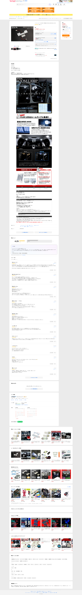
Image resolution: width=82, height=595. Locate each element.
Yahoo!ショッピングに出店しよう (65, 2)
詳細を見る (55, 49)
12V (12, 571)
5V (14, 571)
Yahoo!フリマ (49, 591)
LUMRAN (25, 564)
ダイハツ (32, 564)
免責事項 (44, 592)
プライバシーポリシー (27, 592)
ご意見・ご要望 (55, 592)
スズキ (40, 564)
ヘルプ (72, 2)
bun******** (55, 337)
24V (21, 571)
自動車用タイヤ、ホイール (15, 559)
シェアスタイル (20, 564)
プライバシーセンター (33, 592)
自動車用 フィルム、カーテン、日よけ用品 (55, 559)
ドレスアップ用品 (64, 559)
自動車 (28, 226)
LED (27, 225)
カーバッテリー (41, 559)
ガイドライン (40, 592)
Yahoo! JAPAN (59, 2)
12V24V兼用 (17, 571)
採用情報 (46, 592)
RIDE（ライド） (31, 225)
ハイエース (44, 564)
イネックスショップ (23, 225)
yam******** (54, 263)
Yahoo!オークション (44, 591)
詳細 (55, 44)
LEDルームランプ (36, 225)
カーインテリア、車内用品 (23, 559)
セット (12, 567)
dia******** (55, 275)
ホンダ (22, 574)
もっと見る (68, 486)
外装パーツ (30, 559)
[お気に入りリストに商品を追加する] (70, 37)
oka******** (55, 287)
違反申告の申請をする (54, 58)
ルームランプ (31, 226)
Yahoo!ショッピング (33, 591)
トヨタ (29, 564)
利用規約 (37, 592)
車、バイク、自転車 (23, 226)
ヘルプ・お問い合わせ (50, 592)
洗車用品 (46, 559)
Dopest (16, 564)
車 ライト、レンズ (35, 559)
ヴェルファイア (49, 564)
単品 (15, 567)
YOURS (13, 564)
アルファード (36, 564)
